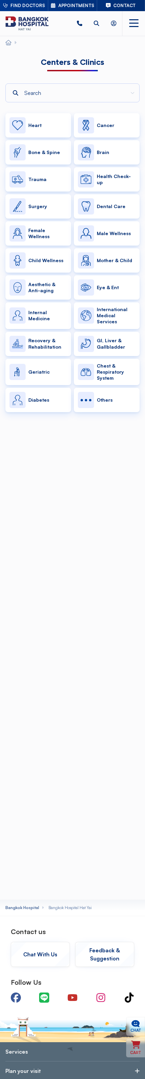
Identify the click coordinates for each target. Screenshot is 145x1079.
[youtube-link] (72, 998)
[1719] (79, 23)
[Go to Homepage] (27, 23)
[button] (79, 23)
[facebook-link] (16, 998)
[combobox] (78, 92)
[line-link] (44, 998)
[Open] (132, 93)
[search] (96, 23)
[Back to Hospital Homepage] (8, 43)
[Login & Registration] (113, 23)
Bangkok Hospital (22, 907)
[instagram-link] (101, 998)
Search (16, 83)
